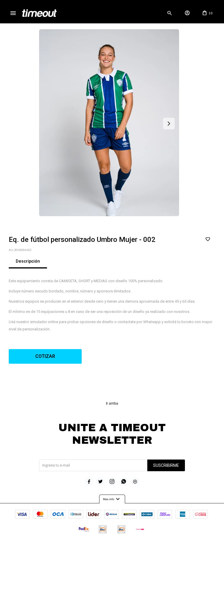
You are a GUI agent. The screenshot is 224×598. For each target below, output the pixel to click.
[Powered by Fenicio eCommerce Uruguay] (136, 546)
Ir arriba (112, 403)
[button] (169, 13)
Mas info (112, 499)
